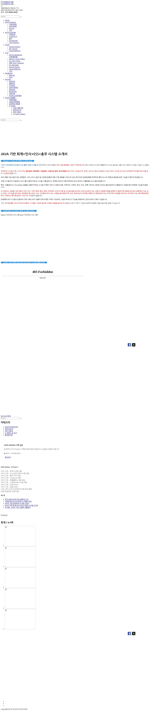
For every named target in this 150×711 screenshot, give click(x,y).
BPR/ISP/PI (17, 110)
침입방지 (12, 83)
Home (7, 20)
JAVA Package (10, 32)
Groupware (13, 40)
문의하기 (8, 457)
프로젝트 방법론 (14, 104)
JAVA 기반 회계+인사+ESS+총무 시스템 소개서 (21, 505)
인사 (5, 416)
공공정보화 (13, 26)
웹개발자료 (9, 435)
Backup (12, 75)
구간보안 (12, 85)
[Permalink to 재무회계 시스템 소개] (20, 566)
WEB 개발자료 (18, 108)
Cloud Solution (14, 47)
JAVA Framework (11, 427)
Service (11, 28)
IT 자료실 (12, 106)
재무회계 (12, 34)
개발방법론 (13, 100)
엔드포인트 (13, 91)
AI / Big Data (14, 65)
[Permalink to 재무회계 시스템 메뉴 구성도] (20, 587)
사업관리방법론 (14, 102)
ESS (2, 416)
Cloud (7, 44)
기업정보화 (13, 24)
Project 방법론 (10, 98)
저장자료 (12, 93)
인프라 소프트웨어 (15, 95)
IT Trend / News (19, 114)
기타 (10, 30)
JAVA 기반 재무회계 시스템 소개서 (17, 503)
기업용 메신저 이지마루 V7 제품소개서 (18, 501)
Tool (6, 53)
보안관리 (12, 89)
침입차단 (12, 81)
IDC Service (13, 49)
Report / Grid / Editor (17, 59)
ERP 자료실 (17, 112)
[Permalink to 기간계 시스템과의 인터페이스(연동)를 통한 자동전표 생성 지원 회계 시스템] (20, 629)
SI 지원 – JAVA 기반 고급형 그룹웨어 (17, 507)
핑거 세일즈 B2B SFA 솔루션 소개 (16, 499)
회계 (9, 416)
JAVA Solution (10, 22)
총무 (10, 38)
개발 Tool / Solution (16, 63)
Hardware (8, 73)
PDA (10, 77)
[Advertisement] (75, 136)
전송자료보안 (13, 87)
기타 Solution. (14, 42)
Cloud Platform (14, 51)
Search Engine (14, 67)
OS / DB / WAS (14, 61)
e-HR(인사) (13, 36)
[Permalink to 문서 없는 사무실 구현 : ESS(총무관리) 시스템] (20, 545)
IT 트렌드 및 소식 (11, 433)
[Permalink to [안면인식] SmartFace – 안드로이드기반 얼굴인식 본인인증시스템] (20, 608)
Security (8, 79)
